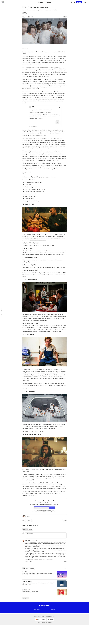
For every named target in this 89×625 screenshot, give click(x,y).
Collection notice (51, 616)
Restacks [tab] (30, 529)
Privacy (43, 616)
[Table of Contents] (1, 312)
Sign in (85, 2)
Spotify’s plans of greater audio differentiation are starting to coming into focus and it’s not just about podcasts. (37, 574)
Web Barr (24, 12)
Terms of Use (50, 510)
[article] (44, 575)
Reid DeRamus (28, 540)
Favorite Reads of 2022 (32, 58)
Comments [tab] (25, 529)
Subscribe (79, 2)
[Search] (71, 2)
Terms (46, 616)
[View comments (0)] (34, 577)
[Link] (21, 180)
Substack (38, 622)
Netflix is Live (26, 589)
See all (24, 598)
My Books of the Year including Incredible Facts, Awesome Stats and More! (38, 583)
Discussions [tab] (31, 568)
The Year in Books (27, 581)
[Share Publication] (74, 2)
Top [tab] (24, 568)
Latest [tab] (27, 568)
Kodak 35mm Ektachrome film (38, 240)
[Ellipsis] (66, 540)
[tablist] (27, 529)
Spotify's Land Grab (27, 572)
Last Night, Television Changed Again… (30, 591)
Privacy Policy (53, 511)
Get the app (50, 619)
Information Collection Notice (44, 511)
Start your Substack (41, 619)
